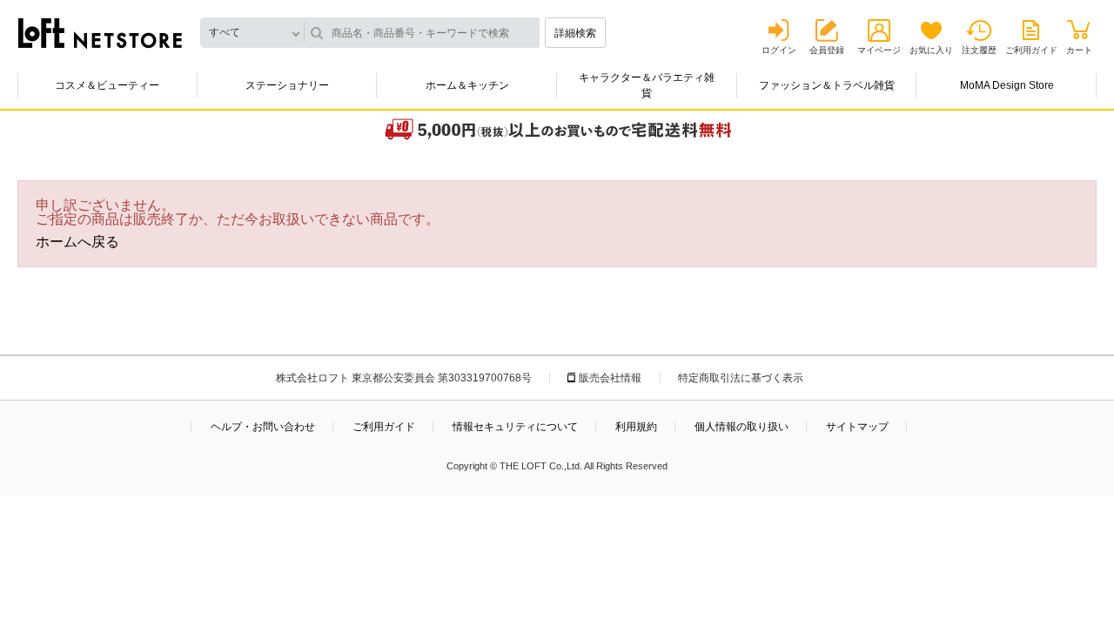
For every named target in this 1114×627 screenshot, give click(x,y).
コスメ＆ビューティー (107, 85)
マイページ (879, 50)
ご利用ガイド (1031, 50)
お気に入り (931, 50)
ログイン (779, 50)
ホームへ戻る (77, 242)
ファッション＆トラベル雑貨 (827, 85)
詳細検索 (575, 33)
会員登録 (826, 50)
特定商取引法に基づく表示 (740, 378)
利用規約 (636, 426)
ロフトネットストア (100, 33)
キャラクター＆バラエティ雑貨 (647, 85)
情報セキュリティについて (515, 426)
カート (1079, 50)
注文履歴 (979, 50)
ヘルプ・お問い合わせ (263, 426)
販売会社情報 (610, 378)
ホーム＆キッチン (467, 85)
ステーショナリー (287, 85)
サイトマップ (857, 426)
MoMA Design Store (1007, 85)
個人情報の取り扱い (742, 426)
